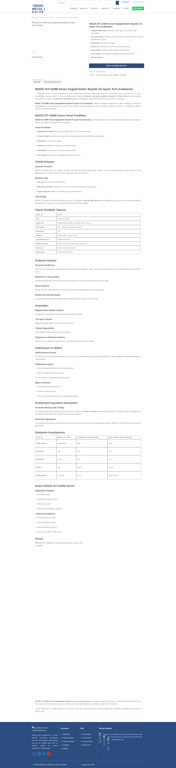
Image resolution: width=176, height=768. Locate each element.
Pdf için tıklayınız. (97, 57)
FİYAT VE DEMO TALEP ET (116, 66)
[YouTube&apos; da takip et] (48, 754)
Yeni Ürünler (123, 75)
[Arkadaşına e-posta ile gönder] (52, 57)
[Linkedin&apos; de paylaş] (58, 57)
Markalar (83, 8)
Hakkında (66, 734)
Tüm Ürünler (86, 734)
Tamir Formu (86, 745)
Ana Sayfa (35, 17)
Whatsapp (138, 8)
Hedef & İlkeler (68, 738)
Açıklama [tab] (37, 82)
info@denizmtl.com (117, 739)
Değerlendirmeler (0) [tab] (52, 82)
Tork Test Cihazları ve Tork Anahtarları (67, 17)
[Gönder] (117, 3)
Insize (42, 17)
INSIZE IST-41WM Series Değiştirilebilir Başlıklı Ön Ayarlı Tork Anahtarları (84, 89)
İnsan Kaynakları (69, 741)
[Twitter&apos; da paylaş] (50, 57)
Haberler (116, 8)
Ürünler (94, 8)
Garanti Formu (87, 741)
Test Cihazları (50, 17)
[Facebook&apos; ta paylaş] (47, 57)
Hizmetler (105, 8)
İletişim (125, 8)
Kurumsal (74, 8)
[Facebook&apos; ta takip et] (34, 754)
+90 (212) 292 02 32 (135, 737)
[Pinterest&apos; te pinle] (55, 57)
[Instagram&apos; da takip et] (39, 754)
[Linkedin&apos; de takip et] (44, 754)
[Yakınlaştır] (34, 51)
